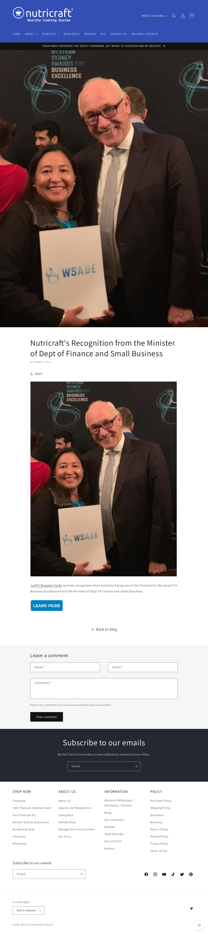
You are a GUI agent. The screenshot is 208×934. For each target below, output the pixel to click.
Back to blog (106, 629)
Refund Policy (159, 836)
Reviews (109, 827)
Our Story (64, 836)
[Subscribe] (135, 766)
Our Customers (114, 820)
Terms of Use (158, 851)
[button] (31, 34)
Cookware (19, 801)
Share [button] (38, 374)
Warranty (156, 822)
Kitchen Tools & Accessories (31, 822)
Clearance (19, 836)
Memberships (67, 822)
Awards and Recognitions (75, 808)
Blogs (108, 813)
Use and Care (113, 841)
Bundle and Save (24, 829)
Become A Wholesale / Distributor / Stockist (119, 802)
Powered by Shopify (42, 924)
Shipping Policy (160, 808)
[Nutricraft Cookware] (46, 613)
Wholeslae (19, 843)
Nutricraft (26, 924)
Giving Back (66, 815)
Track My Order (114, 834)
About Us (64, 801)
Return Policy (159, 829)
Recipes (109, 848)
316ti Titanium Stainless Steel (32, 808)
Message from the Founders (76, 829)
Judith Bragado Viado (46, 585)
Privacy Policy (159, 843)
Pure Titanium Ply (24, 815)
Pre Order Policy (161, 801)
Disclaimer (157, 815)
